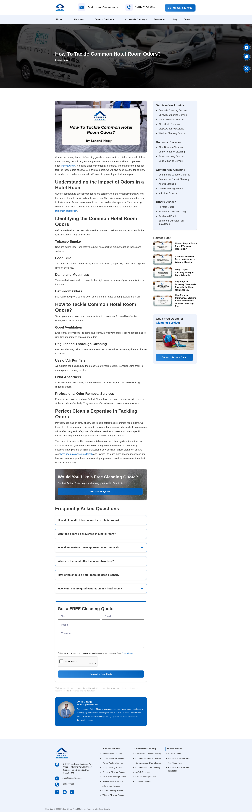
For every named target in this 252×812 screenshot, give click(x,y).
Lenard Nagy (84, 701)
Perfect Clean (68, 165)
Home (59, 19)
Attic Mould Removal (169, 124)
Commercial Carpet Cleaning (174, 179)
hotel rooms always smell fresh (76, 454)
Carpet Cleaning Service (171, 128)
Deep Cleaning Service (171, 161)
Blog (174, 19)
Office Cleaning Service (171, 188)
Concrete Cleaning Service (173, 110)
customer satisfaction (66, 211)
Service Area (160, 19)
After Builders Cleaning (171, 147)
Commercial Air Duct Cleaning (148, 763)
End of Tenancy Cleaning (172, 151)
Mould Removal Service (171, 119)
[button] (78, 19)
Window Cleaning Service (172, 133)
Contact (187, 19)
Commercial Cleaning (135, 19)
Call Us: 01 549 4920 (145, 7)
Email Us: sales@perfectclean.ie (103, 7)
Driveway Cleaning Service (173, 115)
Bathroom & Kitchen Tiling (172, 211)
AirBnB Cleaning (167, 184)
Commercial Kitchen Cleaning (148, 754)
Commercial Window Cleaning (174, 174)
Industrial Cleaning (168, 193)
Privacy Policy (127, 653)
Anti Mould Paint (167, 216)
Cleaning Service (167, 322)
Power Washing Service (171, 156)
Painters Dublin (167, 207)
